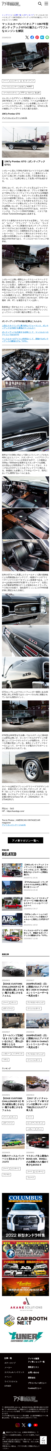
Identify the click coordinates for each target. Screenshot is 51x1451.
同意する (43, 1440)
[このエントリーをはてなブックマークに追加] (42, 38)
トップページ (7, 15)
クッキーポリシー (15, 1439)
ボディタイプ (28, 15)
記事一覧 (17, 15)
